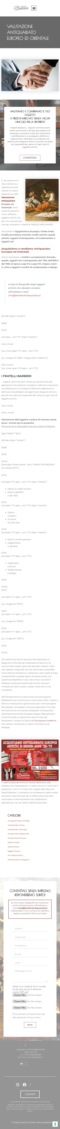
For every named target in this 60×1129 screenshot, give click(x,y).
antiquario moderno (45, 720)
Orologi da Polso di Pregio (19, 821)
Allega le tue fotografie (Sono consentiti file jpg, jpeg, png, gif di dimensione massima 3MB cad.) (29, 989)
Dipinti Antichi (14, 842)
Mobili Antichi (13, 847)
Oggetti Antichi (14, 851)
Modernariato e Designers (19, 860)
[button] (33, 8)
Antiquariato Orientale (17, 829)
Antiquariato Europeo (17, 838)
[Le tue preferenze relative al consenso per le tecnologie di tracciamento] (55, 1124)
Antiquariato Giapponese (18, 834)
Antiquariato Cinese (16, 825)
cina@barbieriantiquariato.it (24, 295)
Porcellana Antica (15, 855)
